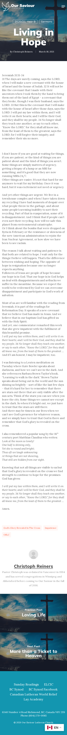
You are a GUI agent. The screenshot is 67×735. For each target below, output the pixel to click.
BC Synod (17, 689)
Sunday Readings (26, 684)
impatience (50, 528)
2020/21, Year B (25, 21)
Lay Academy (33, 699)
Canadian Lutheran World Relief (33, 694)
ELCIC (48, 684)
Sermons (46, 21)
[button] (63, 6)
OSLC (7, 534)
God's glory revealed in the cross (22, 528)
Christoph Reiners (23, 51)
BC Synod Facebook (43, 689)
